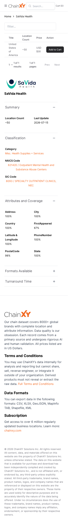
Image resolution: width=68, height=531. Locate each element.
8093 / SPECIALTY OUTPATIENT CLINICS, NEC (31, 183)
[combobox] (43, 6)
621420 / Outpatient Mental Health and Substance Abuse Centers (31, 167)
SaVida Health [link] (24, 16)
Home (7, 16)
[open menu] (5, 5)
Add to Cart (55, 49)
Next (57, 64)
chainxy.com (12, 430)
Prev (47, 64)
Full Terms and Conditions (36, 384)
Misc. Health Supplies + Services (24, 153)
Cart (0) (59, 5)
